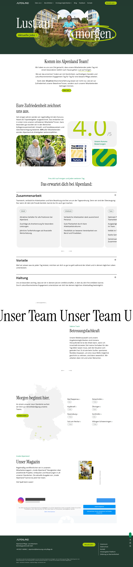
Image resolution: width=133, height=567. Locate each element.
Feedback (82, 3)
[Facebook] (130, 540)
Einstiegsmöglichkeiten (63, 3)
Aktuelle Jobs (26, 35)
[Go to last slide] (63, 251)
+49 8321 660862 (21, 549)
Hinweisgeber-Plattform (108, 552)
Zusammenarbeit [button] (29, 195)
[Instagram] (130, 543)
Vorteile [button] (22, 260)
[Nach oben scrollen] (130, 535)
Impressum (104, 544)
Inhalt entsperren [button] (99, 506)
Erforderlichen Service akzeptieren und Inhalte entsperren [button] (99, 512)
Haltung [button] (22, 278)
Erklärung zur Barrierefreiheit (109, 554)
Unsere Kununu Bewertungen (100, 142)
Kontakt (89, 3)
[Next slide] (70, 251)
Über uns (66, 90)
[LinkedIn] (130, 546)
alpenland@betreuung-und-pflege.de (40, 549)
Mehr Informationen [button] (49, 511)
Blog (75, 3)
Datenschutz (104, 547)
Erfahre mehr (22, 415)
